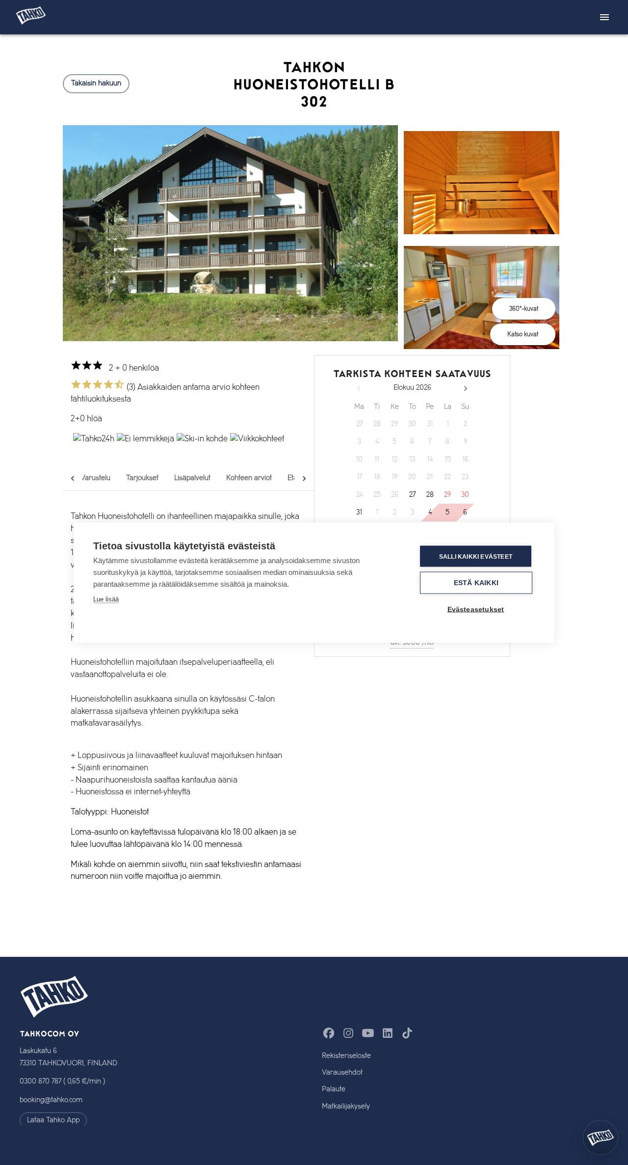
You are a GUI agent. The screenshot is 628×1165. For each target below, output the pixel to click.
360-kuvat (523, 309)
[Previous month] (359, 388)
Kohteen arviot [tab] (249, 478)
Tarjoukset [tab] (142, 478)
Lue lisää (106, 598)
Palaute (333, 1089)
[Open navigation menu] (604, 17)
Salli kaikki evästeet (475, 556)
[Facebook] (329, 1033)
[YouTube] (368, 1033)
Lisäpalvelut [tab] (192, 478)
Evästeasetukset (475, 609)
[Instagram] (348, 1033)
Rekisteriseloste (346, 1055)
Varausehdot (342, 1072)
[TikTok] (407, 1033)
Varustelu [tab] (95, 478)
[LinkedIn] (387, 1033)
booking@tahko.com (51, 1100)
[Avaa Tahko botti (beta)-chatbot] (600, 1137)
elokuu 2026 (412, 387)
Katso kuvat (522, 334)
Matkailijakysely (346, 1106)
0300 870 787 (40, 1081)
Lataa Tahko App (53, 1120)
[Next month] (465, 388)
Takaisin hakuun (96, 83)
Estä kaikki (476, 582)
